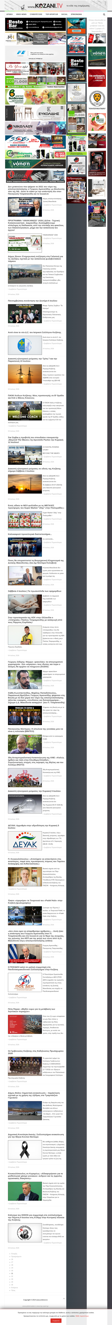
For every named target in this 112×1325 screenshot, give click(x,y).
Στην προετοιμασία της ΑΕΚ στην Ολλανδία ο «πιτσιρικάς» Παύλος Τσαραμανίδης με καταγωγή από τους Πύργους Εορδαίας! (35, 619)
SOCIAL (64, 14)
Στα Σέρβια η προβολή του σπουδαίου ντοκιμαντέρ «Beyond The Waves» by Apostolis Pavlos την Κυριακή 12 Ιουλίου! (35, 439)
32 (12, 1276)
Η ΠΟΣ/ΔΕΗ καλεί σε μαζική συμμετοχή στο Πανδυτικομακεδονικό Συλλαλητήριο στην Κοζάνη (33, 968)
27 (12, 1262)
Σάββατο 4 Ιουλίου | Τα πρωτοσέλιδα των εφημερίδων (34, 591)
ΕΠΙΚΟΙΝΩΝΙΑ (76, 14)
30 (12, 1271)
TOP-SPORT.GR (52, 14)
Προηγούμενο (16, 1256)
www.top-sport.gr (42, 1306)
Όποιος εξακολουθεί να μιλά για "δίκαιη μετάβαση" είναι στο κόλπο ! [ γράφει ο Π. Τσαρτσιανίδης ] (97, 25)
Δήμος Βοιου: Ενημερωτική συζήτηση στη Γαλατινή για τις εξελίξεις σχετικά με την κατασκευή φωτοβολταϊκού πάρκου (35, 258)
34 (12, 1282)
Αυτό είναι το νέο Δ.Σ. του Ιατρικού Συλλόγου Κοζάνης (34, 332)
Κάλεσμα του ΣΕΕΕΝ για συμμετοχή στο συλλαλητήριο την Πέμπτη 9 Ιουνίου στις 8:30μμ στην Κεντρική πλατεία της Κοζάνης (36, 1217)
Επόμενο (14, 1287)
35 (12, 1285)
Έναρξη (14, 1254)
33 (12, 1279)
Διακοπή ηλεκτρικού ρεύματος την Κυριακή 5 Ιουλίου (34, 791)
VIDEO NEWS (21, 14)
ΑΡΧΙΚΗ (9, 14)
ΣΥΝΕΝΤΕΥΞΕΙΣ (36, 14)
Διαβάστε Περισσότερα (53, 205)
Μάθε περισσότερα (82, 1316)
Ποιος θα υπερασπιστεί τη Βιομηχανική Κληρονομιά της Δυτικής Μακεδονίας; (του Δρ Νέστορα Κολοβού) (36, 561)
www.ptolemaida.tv (29, 1306)
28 (12, 1265)
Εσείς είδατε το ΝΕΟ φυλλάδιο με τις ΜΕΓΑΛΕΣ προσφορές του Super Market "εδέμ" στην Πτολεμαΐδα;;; (36, 506)
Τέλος (13, 1290)
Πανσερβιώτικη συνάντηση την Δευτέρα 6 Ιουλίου (32, 301)
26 (12, 1259)
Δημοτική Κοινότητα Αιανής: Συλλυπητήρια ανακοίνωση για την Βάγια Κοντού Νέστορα (36, 1135)
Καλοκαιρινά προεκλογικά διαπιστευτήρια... (30, 534)
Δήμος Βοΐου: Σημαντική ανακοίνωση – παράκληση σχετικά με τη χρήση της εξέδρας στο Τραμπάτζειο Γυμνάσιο (34, 1095)
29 (12, 1268)
